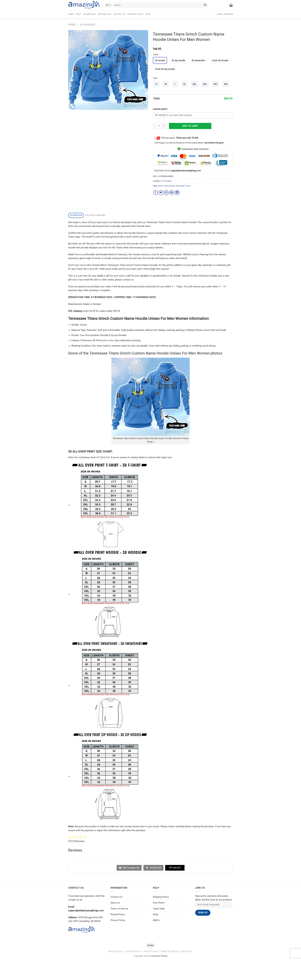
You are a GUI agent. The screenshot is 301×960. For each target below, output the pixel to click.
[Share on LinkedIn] (177, 192)
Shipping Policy (135, 14)
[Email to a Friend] (166, 192)
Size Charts (159, 902)
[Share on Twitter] (160, 192)
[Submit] (205, 5)
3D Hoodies (87, 24)
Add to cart (190, 125)
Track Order (159, 908)
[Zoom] (72, 106)
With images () (130, 867)
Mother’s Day (104, 14)
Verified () (155, 867)
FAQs (155, 914)
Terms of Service (119, 908)
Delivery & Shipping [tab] (95, 215)
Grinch (160, 186)
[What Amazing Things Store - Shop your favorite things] (84, 5)
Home (71, 14)
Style (156, 54)
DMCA (156, 920)
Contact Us (119, 14)
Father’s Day (89, 14)
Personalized (169, 186)
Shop (78, 14)
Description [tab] (76, 215)
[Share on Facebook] (155, 192)
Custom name (160, 109)
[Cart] (231, 5)
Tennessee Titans (183, 186)
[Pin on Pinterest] (171, 192)
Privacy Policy (118, 920)
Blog (148, 14)
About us (115, 902)
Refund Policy (118, 914)
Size (155, 78)
